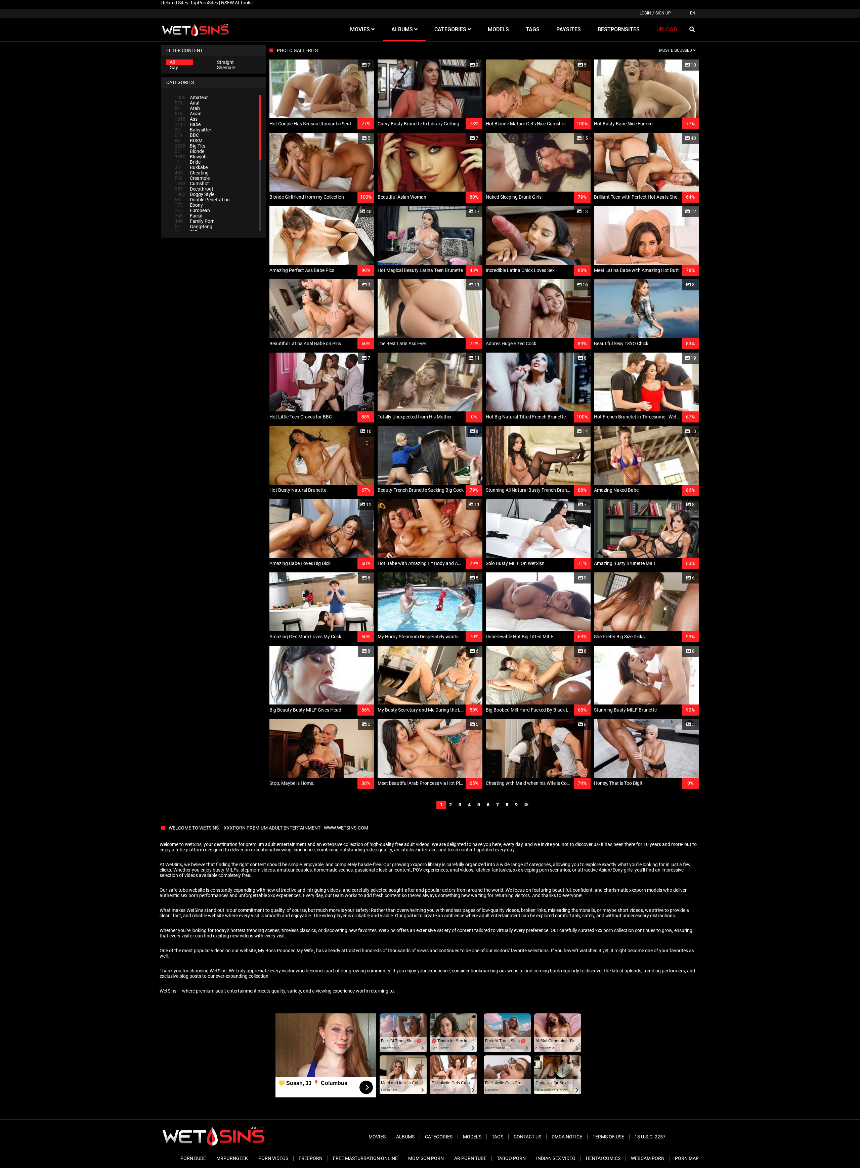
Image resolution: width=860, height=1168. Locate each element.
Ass (186, 119)
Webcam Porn (647, 1158)
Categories (439, 1136)
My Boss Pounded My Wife (285, 950)
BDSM (189, 140)
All (172, 62)
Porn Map (687, 1158)
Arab (187, 108)
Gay (174, 67)
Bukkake (191, 167)
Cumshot (192, 183)
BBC (187, 135)
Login (645, 13)
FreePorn (310, 1158)
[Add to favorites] (353, 65)
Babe (188, 124)
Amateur (191, 97)
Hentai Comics (603, 1158)
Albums (405, 1136)
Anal (187, 103)
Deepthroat (194, 189)
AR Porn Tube (470, 1158)
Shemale (226, 67)
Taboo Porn (511, 1158)
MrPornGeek (232, 1158)
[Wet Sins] (195, 29)
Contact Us (527, 1136)
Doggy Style (194, 194)
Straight (225, 62)
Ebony (189, 205)
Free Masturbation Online (365, 1158)
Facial (188, 215)
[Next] (526, 805)
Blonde (189, 151)
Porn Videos (273, 1158)
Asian (188, 113)
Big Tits (190, 146)
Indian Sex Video (555, 1158)
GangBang (193, 226)
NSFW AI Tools (236, 2)
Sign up (663, 13)
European (192, 210)
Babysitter (193, 129)
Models (472, 1136)
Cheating (192, 172)
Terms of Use (608, 1136)
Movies (377, 1136)
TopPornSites (204, 2)
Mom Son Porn (426, 1158)
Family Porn (195, 221)
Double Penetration (202, 199)
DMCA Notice (567, 1136)
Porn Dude (193, 1158)
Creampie (192, 178)
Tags (497, 1136)
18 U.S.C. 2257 (650, 1136)
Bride (188, 162)
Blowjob (191, 156)
